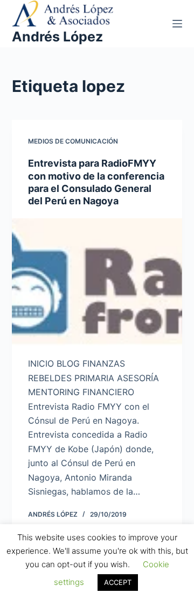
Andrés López (57, 36)
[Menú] (177, 23)
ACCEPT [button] (117, 582)
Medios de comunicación (73, 141)
